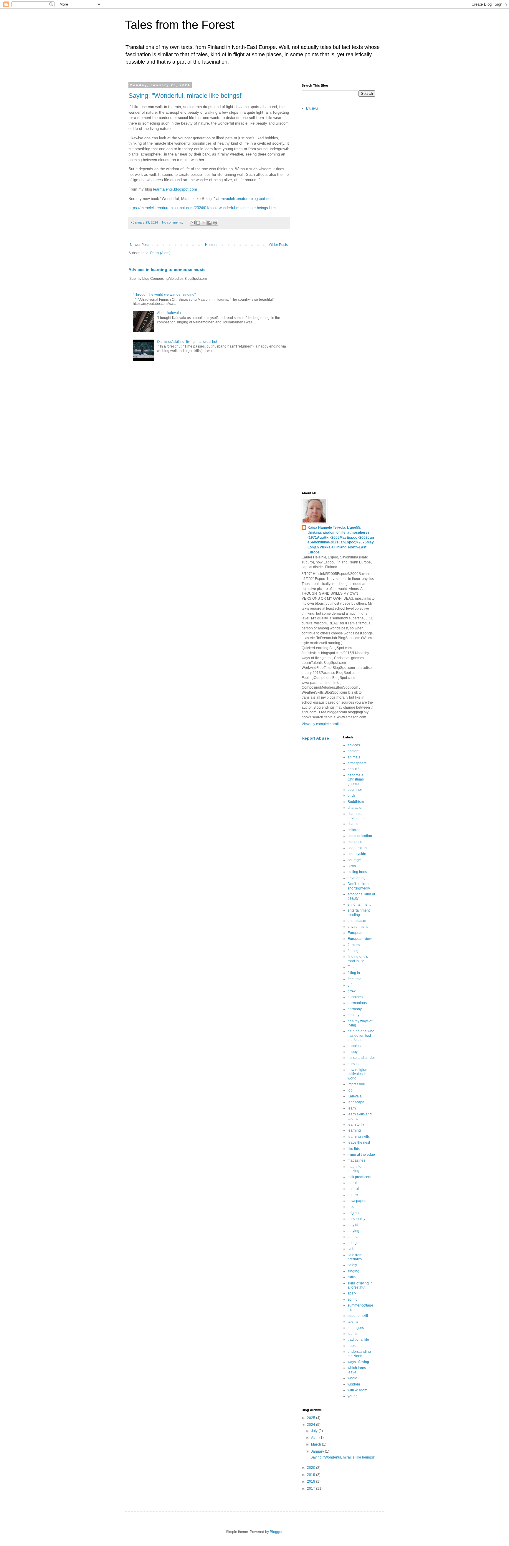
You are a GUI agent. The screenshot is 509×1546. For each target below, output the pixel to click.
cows (352, 866)
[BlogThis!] (198, 223)
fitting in (354, 973)
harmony (355, 1009)
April (315, 1438)
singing (353, 1271)
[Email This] (193, 223)
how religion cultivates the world (358, 1074)
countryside (357, 854)
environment (358, 927)
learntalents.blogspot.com (175, 189)
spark (352, 1293)
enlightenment (359, 904)
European (355, 933)
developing (357, 878)
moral (352, 1183)
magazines (356, 1160)
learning (354, 1130)
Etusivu (312, 108)
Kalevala (355, 1096)
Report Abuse (315, 738)
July (314, 1431)
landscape (356, 1102)
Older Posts (278, 245)
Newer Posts (140, 245)
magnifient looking (356, 1169)
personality (356, 1219)
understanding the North (359, 1354)
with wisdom (357, 1390)
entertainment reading (359, 912)
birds (352, 795)
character (355, 808)
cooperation (357, 848)
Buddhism (356, 802)
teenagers (356, 1328)
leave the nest (359, 1142)
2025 (311, 1418)
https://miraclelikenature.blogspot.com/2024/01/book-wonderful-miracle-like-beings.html (202, 208)
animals (354, 757)
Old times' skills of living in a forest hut (187, 342)
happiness (356, 997)
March (316, 1444)
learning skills (359, 1137)
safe (351, 1249)
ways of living (358, 1362)
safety (352, 1265)
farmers (354, 945)
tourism (353, 1334)
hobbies (354, 1046)
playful (353, 1225)
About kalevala (169, 313)
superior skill (358, 1316)
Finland (354, 967)
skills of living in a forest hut (360, 1285)
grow (352, 991)
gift (350, 985)
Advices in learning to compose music (167, 269)
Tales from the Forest (179, 24)
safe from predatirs (355, 1257)
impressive (356, 1084)
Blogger (276, 1532)
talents (353, 1322)
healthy (353, 1015)
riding (352, 1243)
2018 (311, 1481)
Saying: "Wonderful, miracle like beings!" (186, 95)
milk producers (359, 1177)
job (350, 1090)
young (353, 1396)
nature (353, 1195)
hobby (353, 1052)
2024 (311, 1425)
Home (210, 245)
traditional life (358, 1339)
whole (352, 1378)
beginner (355, 790)
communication (360, 836)
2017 (311, 1489)
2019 (311, 1475)
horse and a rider (361, 1058)
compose (355, 842)
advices (354, 745)
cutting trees (357, 872)
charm (353, 824)
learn (352, 1108)
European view (360, 939)
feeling (353, 951)
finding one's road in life (358, 959)
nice (351, 1207)
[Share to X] (204, 223)
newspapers (357, 1201)
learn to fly (356, 1124)
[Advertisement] (338, 208)
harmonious (357, 1003)
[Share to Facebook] (209, 223)
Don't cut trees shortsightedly (359, 886)
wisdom (354, 1384)
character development (358, 816)
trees (352, 1346)
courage (354, 860)
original (354, 1213)
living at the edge (361, 1155)
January (318, 1451)
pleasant (354, 1237)
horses (353, 1064)
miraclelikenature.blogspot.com (247, 198)
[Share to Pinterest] (215, 223)
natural (353, 1189)
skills (352, 1277)
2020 (311, 1468)
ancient (353, 751)
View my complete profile (322, 724)
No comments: (173, 222)
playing (353, 1231)
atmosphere (357, 763)
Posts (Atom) (160, 253)
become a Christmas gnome (356, 779)
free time (354, 979)
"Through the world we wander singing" (164, 294)
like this (354, 1149)
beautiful (354, 769)
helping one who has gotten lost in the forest (361, 1035)
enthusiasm (357, 921)
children (354, 830)
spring (353, 1299)
